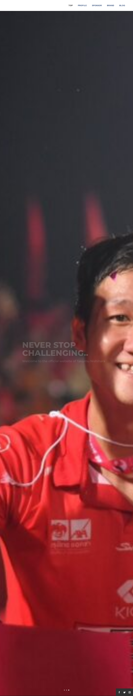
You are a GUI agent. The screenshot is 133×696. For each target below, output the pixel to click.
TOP (71, 5)
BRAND (110, 5)
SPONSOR (97, 5)
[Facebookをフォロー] (119, 692)
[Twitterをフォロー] (124, 692)
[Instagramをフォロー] (130, 692)
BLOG (122, 5)
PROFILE (82, 5)
